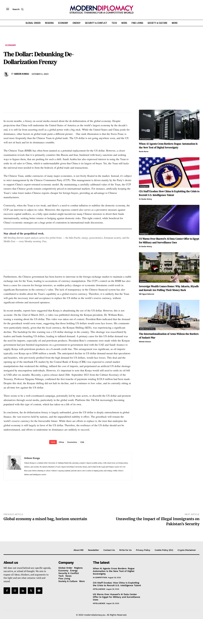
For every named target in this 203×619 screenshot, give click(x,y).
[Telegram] (41, 83)
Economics (72, 442)
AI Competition (145, 139)
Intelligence (144, 186)
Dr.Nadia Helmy (145, 199)
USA (82, 442)
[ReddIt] (34, 83)
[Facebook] (7, 83)
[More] (48, 83)
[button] (18, 9)
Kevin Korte (143, 151)
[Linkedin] (27, 83)
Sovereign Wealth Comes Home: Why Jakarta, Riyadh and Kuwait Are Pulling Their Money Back (169, 288)
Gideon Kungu (21, 74)
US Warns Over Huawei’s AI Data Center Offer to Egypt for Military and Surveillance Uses (169, 240)
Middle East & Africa (147, 329)
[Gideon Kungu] (7, 74)
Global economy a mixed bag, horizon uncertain (45, 519)
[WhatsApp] (20, 83)
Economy (10, 45)
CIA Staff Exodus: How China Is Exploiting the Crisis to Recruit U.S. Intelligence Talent (169, 193)
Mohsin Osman (145, 341)
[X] (13, 83)
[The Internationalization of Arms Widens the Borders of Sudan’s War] (169, 315)
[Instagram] (15, 590)
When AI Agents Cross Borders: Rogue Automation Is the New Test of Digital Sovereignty (168, 145)
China (61, 442)
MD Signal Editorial (146, 294)
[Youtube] (39, 590)
